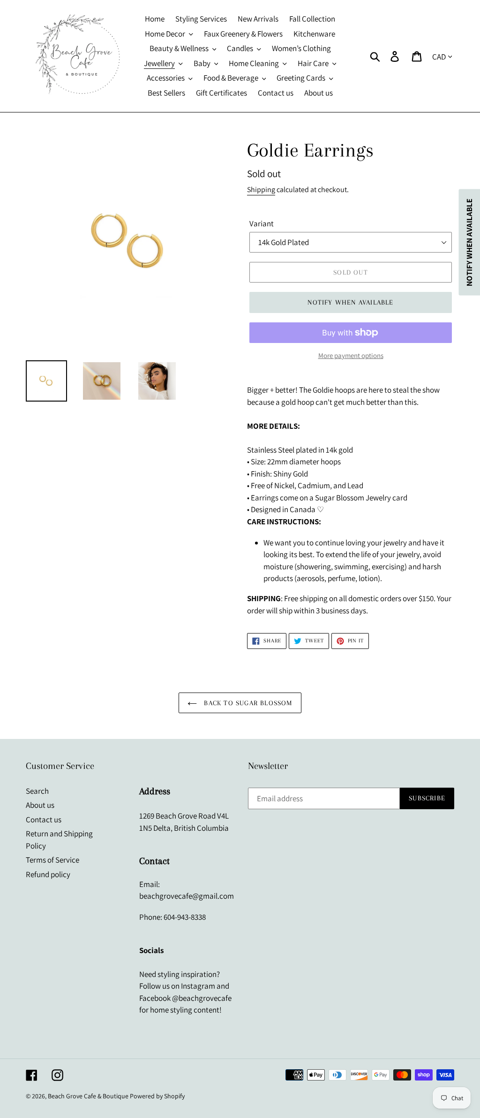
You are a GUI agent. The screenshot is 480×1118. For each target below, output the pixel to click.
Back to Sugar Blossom (247, 703)
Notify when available (350, 302)
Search (37, 791)
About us (40, 805)
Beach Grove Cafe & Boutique (88, 1096)
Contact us (43, 819)
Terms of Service (52, 860)
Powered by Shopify (157, 1096)
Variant (261, 223)
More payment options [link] (350, 355)
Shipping (261, 189)
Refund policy (48, 874)
